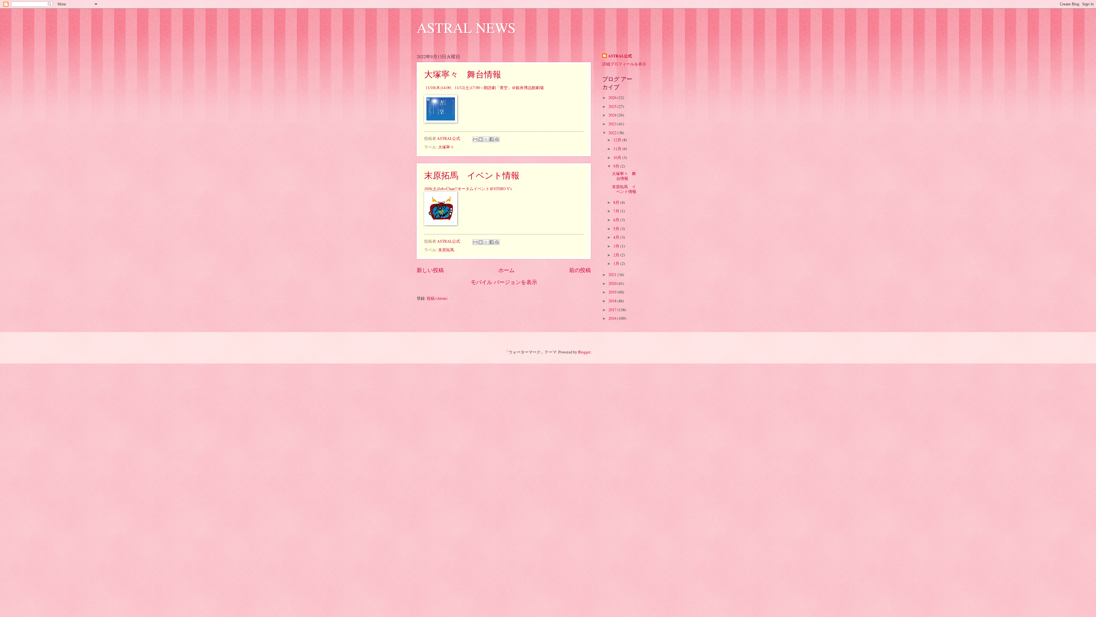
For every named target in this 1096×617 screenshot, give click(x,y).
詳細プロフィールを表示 (624, 64)
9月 (616, 166)
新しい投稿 (430, 270)
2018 (613, 301)
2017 (613, 309)
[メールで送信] (475, 139)
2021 (613, 274)
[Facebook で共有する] (491, 139)
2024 (613, 115)
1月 (616, 263)
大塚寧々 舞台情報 (462, 74)
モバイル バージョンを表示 (504, 282)
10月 (617, 157)
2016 (613, 318)
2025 (613, 106)
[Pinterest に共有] (497, 139)
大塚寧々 (446, 147)
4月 (616, 237)
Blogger (584, 352)
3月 (616, 246)
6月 (616, 219)
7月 (616, 211)
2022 (613, 132)
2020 (613, 283)
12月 (617, 139)
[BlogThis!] (480, 139)
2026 (613, 97)
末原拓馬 (446, 249)
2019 (613, 292)
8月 (616, 202)
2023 (613, 123)
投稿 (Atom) (437, 298)
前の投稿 (580, 270)
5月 (616, 228)
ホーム (506, 270)
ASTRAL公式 (620, 56)
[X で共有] (486, 139)
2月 (616, 255)
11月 (617, 148)
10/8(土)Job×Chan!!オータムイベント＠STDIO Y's (468, 188)
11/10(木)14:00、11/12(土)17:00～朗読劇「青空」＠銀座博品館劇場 (484, 87)
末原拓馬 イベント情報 (471, 175)
